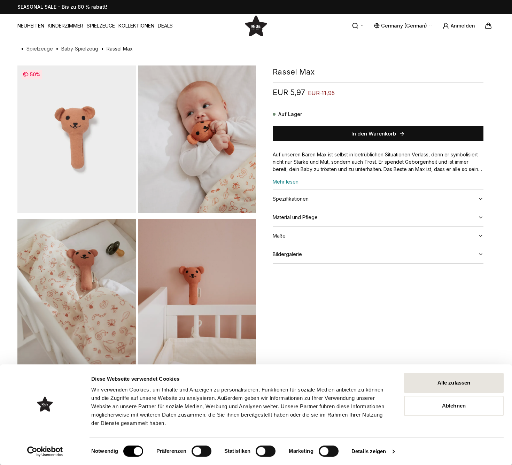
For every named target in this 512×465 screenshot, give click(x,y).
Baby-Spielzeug (79, 49)
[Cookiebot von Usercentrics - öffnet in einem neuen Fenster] (45, 451)
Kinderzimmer (65, 26)
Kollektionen (136, 26)
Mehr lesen (285, 182)
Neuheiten (30, 26)
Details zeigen (368, 451)
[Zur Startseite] (256, 25)
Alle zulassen (453, 383)
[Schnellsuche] (358, 26)
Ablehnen (454, 406)
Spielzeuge (101, 26)
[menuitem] (30, 25)
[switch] (201, 451)
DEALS (165, 26)
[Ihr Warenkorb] (488, 26)
